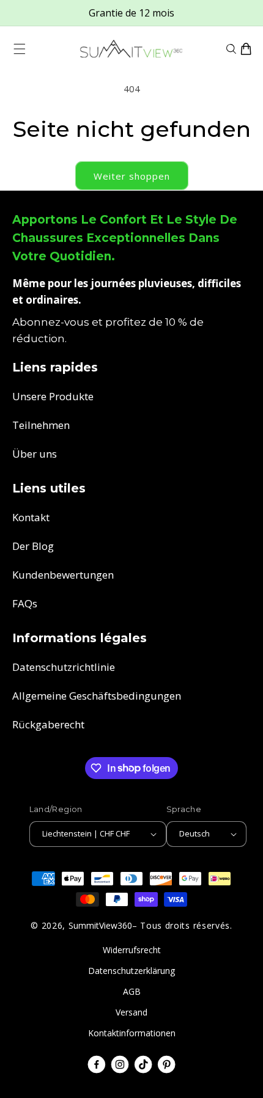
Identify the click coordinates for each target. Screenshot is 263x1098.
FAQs (24, 603)
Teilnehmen (41, 425)
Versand (131, 1012)
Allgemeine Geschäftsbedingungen (96, 696)
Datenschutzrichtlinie (63, 667)
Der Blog (33, 546)
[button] (19, 49)
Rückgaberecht (48, 724)
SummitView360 (100, 925)
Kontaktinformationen (132, 1033)
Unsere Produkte (53, 396)
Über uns (34, 454)
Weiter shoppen (132, 176)
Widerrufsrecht (132, 950)
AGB (132, 991)
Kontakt (31, 517)
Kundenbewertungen (63, 575)
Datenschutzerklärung (131, 970)
